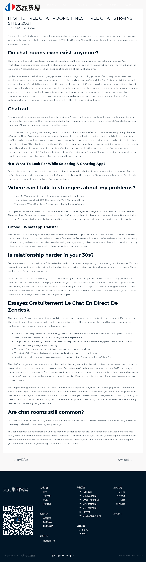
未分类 (11, 28)
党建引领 (82, 4)
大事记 (46, 500)
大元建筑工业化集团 (89, 500)
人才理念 (120, 496)
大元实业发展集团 (88, 504)
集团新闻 (47, 518)
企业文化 (47, 496)
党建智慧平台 (49, 540)
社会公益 (83, 530)
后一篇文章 (125, 459)
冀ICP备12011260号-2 (63, 555)
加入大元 (129, 4)
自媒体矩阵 (48, 526)
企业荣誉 (47, 504)
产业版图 (98, 4)
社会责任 (113, 4)
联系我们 (51, 9)
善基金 (82, 534)
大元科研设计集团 (88, 496)
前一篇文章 (21, 459)
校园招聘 (120, 504)
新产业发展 (84, 512)
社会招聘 (120, 500)
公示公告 (120, 492)
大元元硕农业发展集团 (90, 516)
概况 (45, 492)
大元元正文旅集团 (88, 508)
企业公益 (81, 525)
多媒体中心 (48, 522)
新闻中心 (67, 4)
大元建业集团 (85, 492)
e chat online (63, 121)
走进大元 (51, 4)
